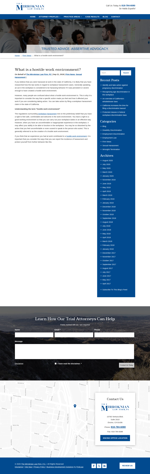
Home (33, 17)
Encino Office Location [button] (115, 438)
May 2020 (106, 168)
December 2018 (109, 207)
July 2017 (106, 272)
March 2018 (107, 241)
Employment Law (109, 138)
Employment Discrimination (113, 134)
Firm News (70, 74)
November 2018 (109, 211)
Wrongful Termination (111, 149)
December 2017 (109, 253)
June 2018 (106, 230)
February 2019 (108, 199)
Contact (115, 17)
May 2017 (106, 280)
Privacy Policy (39, 467)
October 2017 (108, 261)
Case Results (92, 17)
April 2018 (106, 237)
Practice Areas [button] (72, 17)
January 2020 (108, 176)
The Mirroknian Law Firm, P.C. (33, 464)
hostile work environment (76, 136)
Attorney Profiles (48, 17)
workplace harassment (47, 114)
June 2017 (106, 276)
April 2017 (106, 284)
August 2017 (107, 268)
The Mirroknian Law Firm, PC (39, 74)
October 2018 (108, 214)
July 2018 (106, 226)
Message (19, 341)
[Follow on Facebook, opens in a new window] (94, 466)
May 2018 (106, 234)
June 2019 (106, 184)
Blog (105, 17)
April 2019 (106, 191)
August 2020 (107, 160)
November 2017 (109, 257)
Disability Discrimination (112, 130)
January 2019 (108, 203)
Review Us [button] (127, 466)
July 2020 (106, 164)
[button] (147, 459)
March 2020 (107, 172)
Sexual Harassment (110, 146)
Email (57, 330)
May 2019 (106, 187)
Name (17, 330)
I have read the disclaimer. (70, 364)
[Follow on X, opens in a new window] (99, 466)
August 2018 (107, 222)
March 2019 (107, 195)
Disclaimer (19, 364)
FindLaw (79, 467)
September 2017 (109, 264)
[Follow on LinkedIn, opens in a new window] (104, 466)
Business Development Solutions (60, 467)
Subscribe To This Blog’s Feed (114, 290)
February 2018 (108, 245)
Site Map (28, 467)
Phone (97, 330)
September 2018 (109, 218)
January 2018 (108, 249)
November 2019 (109, 180)
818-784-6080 (128, 5)
